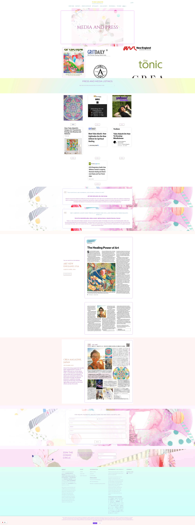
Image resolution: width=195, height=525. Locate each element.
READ (73, 124)
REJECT (100, 523)
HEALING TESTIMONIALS (95, 479)
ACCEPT (95, 523)
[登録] (115, 458)
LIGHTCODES (93, 475)
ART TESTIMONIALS (94, 481)
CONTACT (92, 473)
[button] (78, 6)
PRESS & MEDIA (93, 477)
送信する (97, 441)
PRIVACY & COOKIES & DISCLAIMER (97, 483)
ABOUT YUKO (93, 471)
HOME (81, 471)
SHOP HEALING (83, 475)
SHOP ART (82, 473)
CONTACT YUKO (130, 471)
